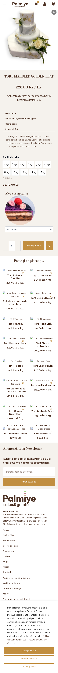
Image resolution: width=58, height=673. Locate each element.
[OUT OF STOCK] (15, 429)
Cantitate (11, 157)
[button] (4, 4)
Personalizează (29, 658)
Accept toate (29, 650)
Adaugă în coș (33, 245)
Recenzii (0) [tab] (11, 129)
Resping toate (29, 666)
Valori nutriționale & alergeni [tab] (20, 118)
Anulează (7, 178)
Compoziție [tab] (11, 124)
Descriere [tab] (10, 113)
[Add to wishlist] (49, 245)
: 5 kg (16, 157)
